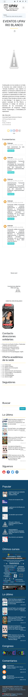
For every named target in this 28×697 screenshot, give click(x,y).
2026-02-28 (23, 669)
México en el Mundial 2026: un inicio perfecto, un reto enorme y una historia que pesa (17, 440)
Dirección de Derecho (8, 350)
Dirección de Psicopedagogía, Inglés (12, 351)
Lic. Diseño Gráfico (7, 366)
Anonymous (10, 665)
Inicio (5, 15)
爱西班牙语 (14, 695)
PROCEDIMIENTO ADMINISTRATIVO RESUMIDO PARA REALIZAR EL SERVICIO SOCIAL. (16, 531)
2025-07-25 (23, 679)
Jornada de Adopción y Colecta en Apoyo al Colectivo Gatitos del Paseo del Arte (16, 448)
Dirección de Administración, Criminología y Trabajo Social (10, 347)
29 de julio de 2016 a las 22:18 (15, 159)
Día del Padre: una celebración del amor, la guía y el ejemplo (17, 429)
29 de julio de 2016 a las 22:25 (15, 202)
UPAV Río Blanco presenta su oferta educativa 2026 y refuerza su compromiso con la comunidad (16, 422)
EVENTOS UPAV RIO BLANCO (14, 301)
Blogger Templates (16, 694)
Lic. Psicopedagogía (8, 375)
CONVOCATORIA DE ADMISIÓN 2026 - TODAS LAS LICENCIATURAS (17, 493)
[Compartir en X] (11, 130)
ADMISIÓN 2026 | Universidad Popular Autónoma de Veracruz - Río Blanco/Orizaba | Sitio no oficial (13, 689)
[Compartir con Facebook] (14, 130)
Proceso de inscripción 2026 (16, 499)
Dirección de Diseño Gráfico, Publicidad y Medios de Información (13, 344)
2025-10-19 (23, 672)
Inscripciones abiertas (14, 286)
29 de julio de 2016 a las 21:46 (15, 145)
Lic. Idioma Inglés (7, 377)
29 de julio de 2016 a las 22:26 (15, 227)
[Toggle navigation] (4, 1)
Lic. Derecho (6, 369)
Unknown (10, 143)
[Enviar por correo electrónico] (8, 130)
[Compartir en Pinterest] (17, 130)
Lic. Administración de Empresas (11, 371)
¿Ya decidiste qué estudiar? (16, 514)
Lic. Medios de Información (10, 368)
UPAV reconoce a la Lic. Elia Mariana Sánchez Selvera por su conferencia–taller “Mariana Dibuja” (16, 457)
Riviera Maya (6, 695)
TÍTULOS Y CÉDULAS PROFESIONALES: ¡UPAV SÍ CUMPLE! (16, 524)
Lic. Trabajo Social (7, 374)
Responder (11, 150)
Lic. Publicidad (6, 365)
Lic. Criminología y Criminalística (11, 372)
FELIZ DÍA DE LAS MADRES (16, 537)
